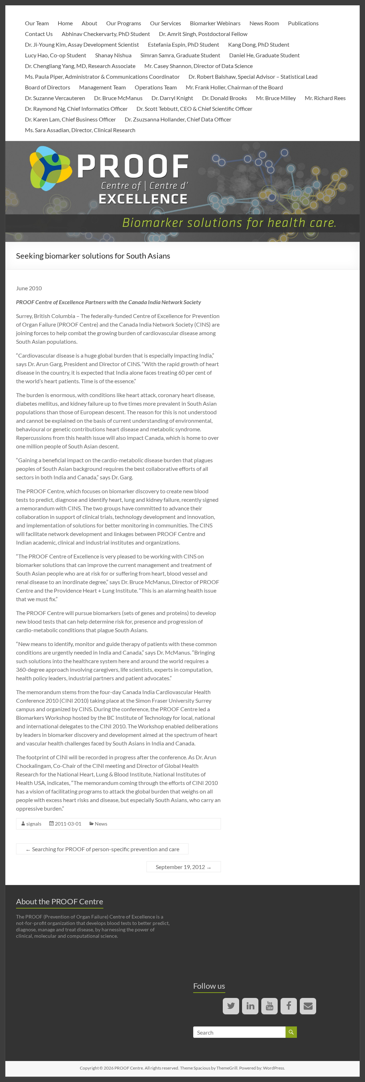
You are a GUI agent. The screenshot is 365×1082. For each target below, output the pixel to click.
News (101, 824)
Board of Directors (47, 87)
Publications (303, 23)
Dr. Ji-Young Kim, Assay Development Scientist (82, 44)
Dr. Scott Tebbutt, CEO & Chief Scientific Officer (194, 108)
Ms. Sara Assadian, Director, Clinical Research (80, 129)
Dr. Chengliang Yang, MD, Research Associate (80, 65)
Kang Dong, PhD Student (258, 44)
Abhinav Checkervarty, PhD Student (106, 33)
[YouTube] (269, 1006)
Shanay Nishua (113, 55)
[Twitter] (231, 1006)
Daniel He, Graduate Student (264, 55)
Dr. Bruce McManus (118, 97)
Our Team (37, 23)
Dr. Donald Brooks (224, 97)
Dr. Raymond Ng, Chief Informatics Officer (76, 108)
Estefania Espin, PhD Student (183, 44)
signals (33, 824)
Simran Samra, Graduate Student (180, 55)
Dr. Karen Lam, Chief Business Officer (70, 119)
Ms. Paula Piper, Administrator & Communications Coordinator (102, 76)
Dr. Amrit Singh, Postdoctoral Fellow (203, 33)
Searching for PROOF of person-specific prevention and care (102, 849)
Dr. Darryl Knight (172, 97)
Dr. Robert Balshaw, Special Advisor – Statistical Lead (253, 76)
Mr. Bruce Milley (276, 97)
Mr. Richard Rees (325, 97)
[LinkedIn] (250, 1006)
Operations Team (156, 87)
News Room (264, 23)
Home (65, 23)
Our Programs (123, 23)
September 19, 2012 (184, 866)
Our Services (165, 23)
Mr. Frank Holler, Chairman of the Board (234, 87)
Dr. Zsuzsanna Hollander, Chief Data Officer (178, 119)
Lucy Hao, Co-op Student (55, 55)
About (89, 23)
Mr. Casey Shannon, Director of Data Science (198, 65)
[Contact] (308, 1006)
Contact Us (39, 33)
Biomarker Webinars (215, 23)
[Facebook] (289, 1006)
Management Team (102, 87)
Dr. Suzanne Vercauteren (55, 97)
